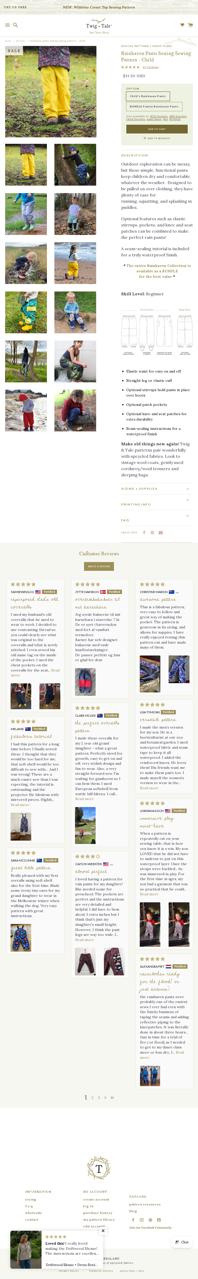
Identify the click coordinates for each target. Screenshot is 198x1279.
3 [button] (99, 1097)
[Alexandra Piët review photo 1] (150, 1076)
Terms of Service (101, 1271)
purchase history (97, 1213)
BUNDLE (175, 119)
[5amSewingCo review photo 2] (49, 696)
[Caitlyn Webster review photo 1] (85, 961)
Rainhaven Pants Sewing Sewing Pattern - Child (57, 41)
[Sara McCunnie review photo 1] (20, 937)
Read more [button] (149, 788)
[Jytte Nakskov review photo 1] (85, 682)
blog (133, 1211)
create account (96, 1199)
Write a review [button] (99, 566)
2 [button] (92, 1097)
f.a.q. (29, 1206)
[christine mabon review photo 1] (150, 674)
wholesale (33, 1213)
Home (8, 41)
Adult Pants (154, 119)
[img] (35, 584)
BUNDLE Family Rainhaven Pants (154, 106)
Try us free (15, 7)
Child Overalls (135, 119)
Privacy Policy (69, 1271)
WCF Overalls (159, 116)
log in (88, 1206)
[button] (130, 67)
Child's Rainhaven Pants (148, 96)
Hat (165, 119)
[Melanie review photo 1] (20, 826)
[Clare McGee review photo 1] (85, 825)
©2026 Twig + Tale (132, 1271)
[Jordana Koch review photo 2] (178, 924)
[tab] (157, 488)
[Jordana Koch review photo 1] (150, 924)
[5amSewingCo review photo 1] (20, 696)
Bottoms (20, 41)
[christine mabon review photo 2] (178, 674)
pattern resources (145, 1204)
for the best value (155, 276)
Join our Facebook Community (150, 1227)
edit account (94, 1226)
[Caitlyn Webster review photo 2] (114, 961)
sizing (30, 1199)
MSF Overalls (178, 116)
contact (31, 1219)
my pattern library (99, 1219)
